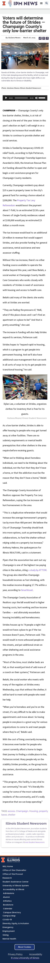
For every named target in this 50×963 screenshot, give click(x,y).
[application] (25, 98)
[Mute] (36, 98)
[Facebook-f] (47, 38)
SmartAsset (27, 590)
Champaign (22, 811)
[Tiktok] (40, 38)
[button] (47, 3)
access (11, 811)
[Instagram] (43, 38)
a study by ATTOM (37, 570)
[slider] (42, 97)
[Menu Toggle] (41, 3)
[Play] (6, 98)
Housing (33, 811)
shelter (11, 814)
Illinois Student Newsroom (34, 842)
